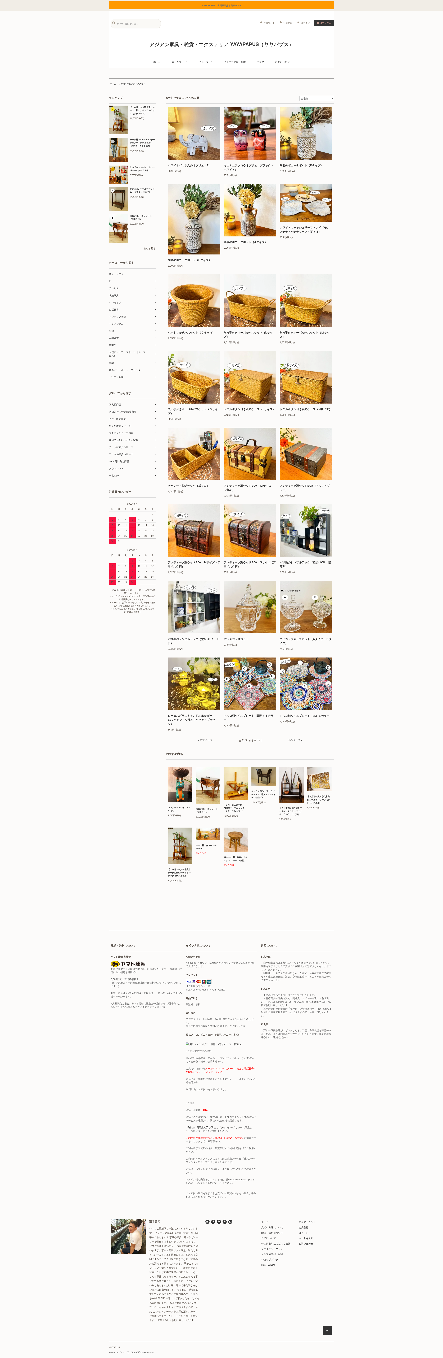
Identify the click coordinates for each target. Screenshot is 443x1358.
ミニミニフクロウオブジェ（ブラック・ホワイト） (249, 167)
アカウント (269, 22)
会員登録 (287, 22)
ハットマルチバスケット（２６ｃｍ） (191, 332)
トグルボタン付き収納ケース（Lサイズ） (249, 409)
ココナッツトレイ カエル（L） (179, 809)
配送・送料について (272, 1232)
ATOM (271, 1264)
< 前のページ (205, 740)
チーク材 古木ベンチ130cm (206, 847)
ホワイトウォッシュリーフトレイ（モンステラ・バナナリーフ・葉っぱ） (304, 229)
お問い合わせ (282, 61)
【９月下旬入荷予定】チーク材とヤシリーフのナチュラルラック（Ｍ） (290, 811)
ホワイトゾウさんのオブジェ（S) (188, 165)
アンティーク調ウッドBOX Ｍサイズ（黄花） (247, 488)
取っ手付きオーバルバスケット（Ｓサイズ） (193, 411)
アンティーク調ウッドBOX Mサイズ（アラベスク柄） (194, 564)
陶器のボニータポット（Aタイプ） (245, 242)
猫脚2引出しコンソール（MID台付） (141, 217)
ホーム (157, 61)
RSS (263, 1264)
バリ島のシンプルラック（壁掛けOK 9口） (193, 641)
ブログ (260, 61)
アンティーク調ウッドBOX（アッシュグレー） (305, 488)
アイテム (325, 23)
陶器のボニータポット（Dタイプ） (301, 165)
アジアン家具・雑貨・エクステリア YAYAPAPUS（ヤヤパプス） (222, 44)
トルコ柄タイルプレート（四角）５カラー (249, 717)
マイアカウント (307, 1222)
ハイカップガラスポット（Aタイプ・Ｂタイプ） (306, 641)
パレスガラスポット (236, 639)
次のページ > (295, 740)
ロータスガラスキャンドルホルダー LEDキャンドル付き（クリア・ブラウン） (191, 719)
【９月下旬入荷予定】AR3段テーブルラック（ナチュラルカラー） (234, 807)
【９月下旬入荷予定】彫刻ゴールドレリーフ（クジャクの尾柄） (318, 799)
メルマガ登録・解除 (235, 61)
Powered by (114, 1352)
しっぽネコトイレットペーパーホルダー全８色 (142, 169)
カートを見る (306, 1238)
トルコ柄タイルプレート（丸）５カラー (304, 716)
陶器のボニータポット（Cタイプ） (189, 260)
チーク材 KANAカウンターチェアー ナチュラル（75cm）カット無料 (142, 142)
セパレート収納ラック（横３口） (188, 486)
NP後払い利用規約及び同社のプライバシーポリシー (214, 1127)
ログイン (305, 22)
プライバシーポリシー (273, 1248)
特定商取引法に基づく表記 (275, 1243)
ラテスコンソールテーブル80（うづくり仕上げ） (142, 190)
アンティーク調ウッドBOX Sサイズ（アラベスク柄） (250, 564)
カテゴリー (178, 61)
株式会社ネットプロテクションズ (228, 1117)
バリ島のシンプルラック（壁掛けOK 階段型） (305, 564)
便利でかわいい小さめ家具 (133, 83)
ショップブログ (269, 1259)
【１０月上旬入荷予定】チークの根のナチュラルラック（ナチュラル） (142, 110)
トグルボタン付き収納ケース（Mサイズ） (306, 409)
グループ (204, 61)
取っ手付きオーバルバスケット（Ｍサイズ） (304, 334)
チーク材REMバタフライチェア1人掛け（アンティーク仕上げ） (263, 794)
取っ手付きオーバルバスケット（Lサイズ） (248, 334)
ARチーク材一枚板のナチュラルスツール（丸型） (235, 859)
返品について (268, 1238)
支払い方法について (272, 1227)
